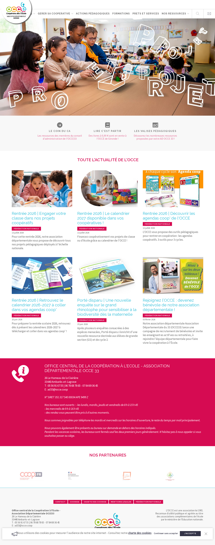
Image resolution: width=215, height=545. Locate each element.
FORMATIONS (121, 13)
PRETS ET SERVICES (146, 13)
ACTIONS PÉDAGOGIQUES (93, 13)
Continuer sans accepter (166, 533)
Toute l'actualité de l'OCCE (107, 159)
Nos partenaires (107, 455)
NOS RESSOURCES (174, 13)
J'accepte (190, 533)
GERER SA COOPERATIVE (54, 13)
